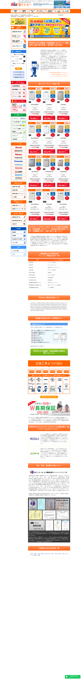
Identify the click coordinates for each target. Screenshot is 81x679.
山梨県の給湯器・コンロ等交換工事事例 (17, 16)
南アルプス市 (47, 553)
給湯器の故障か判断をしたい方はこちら (60, 74)
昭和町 (39, 555)
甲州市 (63, 553)
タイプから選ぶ (18, 74)
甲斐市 (56, 553)
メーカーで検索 (18, 58)
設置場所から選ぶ (18, 77)
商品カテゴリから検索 (18, 54)
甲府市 (31, 553)
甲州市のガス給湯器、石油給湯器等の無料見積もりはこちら (49, 352)
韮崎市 (42, 553)
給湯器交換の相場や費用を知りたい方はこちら (59, 72)
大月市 (39, 553)
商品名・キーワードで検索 (18, 63)
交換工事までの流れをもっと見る (49, 396)
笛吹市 (59, 553)
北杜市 (52, 553)
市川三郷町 (34, 555)
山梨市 (35, 553)
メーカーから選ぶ (18, 72)
